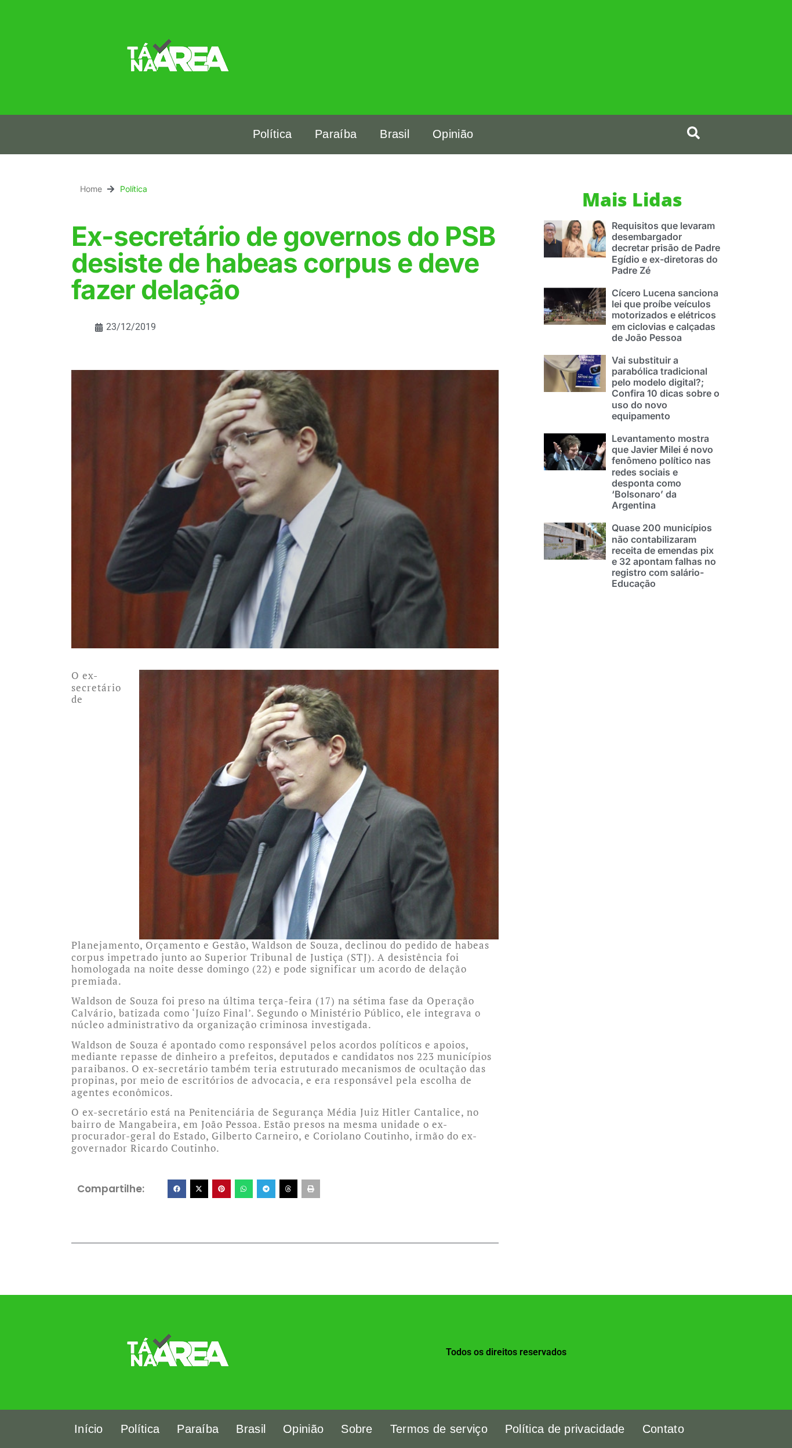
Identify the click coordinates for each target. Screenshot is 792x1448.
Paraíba (336, 134)
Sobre (357, 1428)
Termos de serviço (439, 1428)
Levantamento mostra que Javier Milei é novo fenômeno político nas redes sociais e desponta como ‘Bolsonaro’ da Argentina (662, 472)
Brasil (394, 134)
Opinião (453, 134)
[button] (693, 132)
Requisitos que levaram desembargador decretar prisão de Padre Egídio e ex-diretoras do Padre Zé (666, 248)
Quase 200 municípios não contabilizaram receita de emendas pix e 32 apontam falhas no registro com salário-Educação (664, 555)
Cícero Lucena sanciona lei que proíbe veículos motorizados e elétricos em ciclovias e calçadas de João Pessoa (665, 315)
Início (88, 1428)
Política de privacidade (565, 1428)
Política (272, 134)
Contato (663, 1428)
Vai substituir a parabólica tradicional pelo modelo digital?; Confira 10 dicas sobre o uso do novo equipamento (666, 388)
